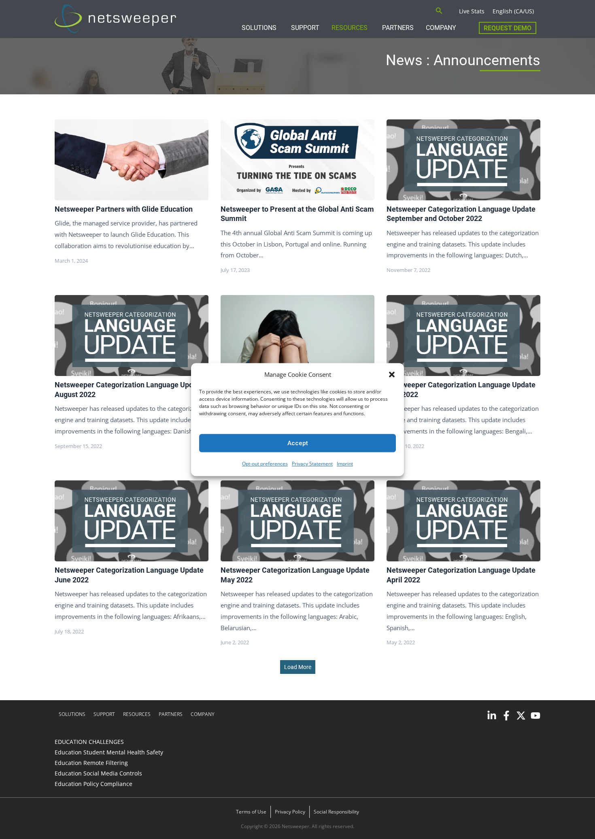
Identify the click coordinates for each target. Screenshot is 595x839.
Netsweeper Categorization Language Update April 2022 (463, 520)
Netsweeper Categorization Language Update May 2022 (297, 520)
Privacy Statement (312, 464)
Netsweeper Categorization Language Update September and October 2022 (463, 159)
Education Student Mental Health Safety (109, 752)
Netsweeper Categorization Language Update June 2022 (131, 520)
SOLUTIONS (259, 28)
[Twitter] (521, 715)
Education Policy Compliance (93, 784)
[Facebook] (506, 715)
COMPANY (441, 28)
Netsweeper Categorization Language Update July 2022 (463, 335)
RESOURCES (350, 28)
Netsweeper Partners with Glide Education (131, 159)
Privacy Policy (290, 811)
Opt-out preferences (265, 464)
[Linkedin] (492, 715)
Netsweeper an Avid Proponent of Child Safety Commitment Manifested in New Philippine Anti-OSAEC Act (297, 335)
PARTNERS (398, 28)
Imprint (345, 464)
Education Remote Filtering (91, 763)
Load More (297, 667)
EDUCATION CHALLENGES (89, 742)
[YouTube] (535, 715)
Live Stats (471, 11)
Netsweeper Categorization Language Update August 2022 (131, 335)
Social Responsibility (336, 811)
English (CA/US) (513, 11)
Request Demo (507, 28)
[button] (392, 375)
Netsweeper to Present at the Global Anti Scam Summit (297, 159)
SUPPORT (305, 28)
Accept (297, 443)
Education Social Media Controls (98, 773)
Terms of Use (251, 811)
